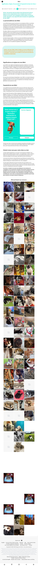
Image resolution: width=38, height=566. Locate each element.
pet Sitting (32, 559)
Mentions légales (27, 543)
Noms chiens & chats (31, 542)
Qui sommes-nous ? (24, 545)
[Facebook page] (22, 540)
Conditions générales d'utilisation (12, 543)
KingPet (3, 542)
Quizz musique (17, 559)
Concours (27, 137)
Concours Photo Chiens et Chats (12, 542)
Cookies (21, 543)
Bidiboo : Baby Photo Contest (24, 556)
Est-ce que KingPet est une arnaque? (12, 545)
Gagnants (21, 542)
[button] (2, 1)
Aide (25, 542)
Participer (11, 137)
